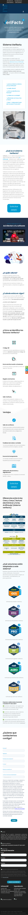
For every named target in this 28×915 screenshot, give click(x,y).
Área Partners (10, 2)
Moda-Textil (17, 890)
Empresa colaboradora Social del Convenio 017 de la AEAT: (12, 703)
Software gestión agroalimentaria (18, 894)
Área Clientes (18, 2)
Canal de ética (22, 913)
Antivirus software (5, 892)
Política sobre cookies (12, 913)
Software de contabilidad (7, 891)
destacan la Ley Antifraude (16, 62)
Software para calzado (20, 888)
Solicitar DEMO (14, 208)
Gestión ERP (4, 888)
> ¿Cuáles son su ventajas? (13, 95)
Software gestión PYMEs (20, 892)
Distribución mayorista (19, 891)
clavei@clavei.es (18, 0)
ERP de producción (5, 890)
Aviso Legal (13, 911)
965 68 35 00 (10, 0)
